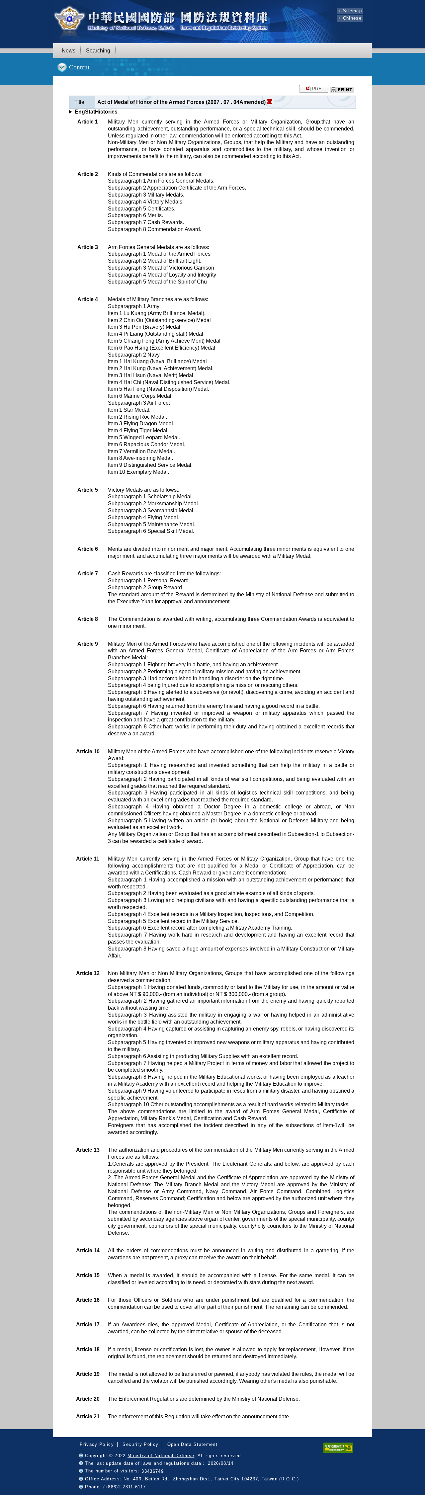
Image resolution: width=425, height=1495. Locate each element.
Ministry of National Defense (161, 1455)
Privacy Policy (97, 1444)
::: (330, 10)
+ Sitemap (350, 10)
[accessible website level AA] (338, 1451)
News (68, 50)
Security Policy (140, 1444)
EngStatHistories (96, 112)
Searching (98, 50)
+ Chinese (350, 18)
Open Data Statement (192, 1444)
